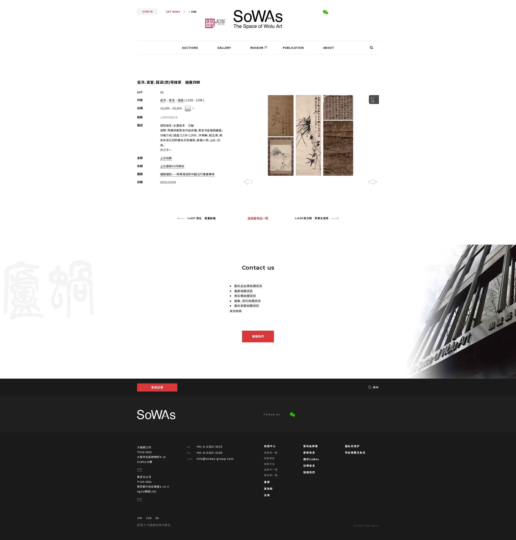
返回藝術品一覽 (258, 218)
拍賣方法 (269, 463)
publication (293, 48)
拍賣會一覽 (271, 452)
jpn (139, 518)
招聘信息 (309, 465)
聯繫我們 (258, 336)
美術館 (268, 488)
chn (149, 518)
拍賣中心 (270, 446)
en (157, 518)
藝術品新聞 (310, 446)
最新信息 (309, 452)
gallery (224, 48)
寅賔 (172, 100)
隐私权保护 (352, 446)
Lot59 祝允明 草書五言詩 (312, 218)
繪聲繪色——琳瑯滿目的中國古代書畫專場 (187, 174)
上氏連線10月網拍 (172, 166)
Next (373, 182)
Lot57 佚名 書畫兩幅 (201, 218)
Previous (248, 182)
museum (256, 48)
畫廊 (267, 482)
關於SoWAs (311, 459)
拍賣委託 (269, 458)
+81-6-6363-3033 (205, 446)
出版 (267, 495)
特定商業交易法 (355, 452)
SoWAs (258, 19)
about (328, 48)
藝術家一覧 (271, 475)
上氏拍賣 (166, 158)
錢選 (181, 100)
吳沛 (163, 100)
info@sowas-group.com (210, 458)
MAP (139, 469)
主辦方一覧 (271, 469)
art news (173, 11)
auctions (190, 48)
